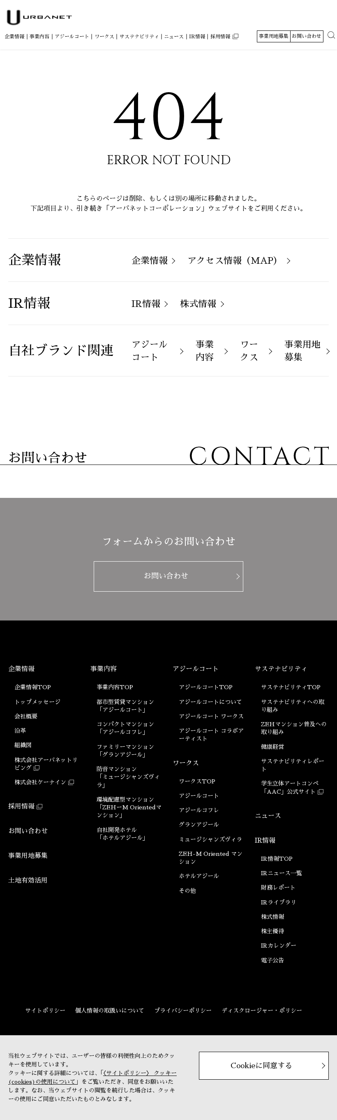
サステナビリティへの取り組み (292, 706)
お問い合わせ (28, 831)
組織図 (23, 745)
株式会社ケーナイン (40, 782)
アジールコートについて (210, 702)
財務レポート (278, 887)
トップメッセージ (37, 702)
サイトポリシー (45, 1010)
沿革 (20, 731)
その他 (187, 891)
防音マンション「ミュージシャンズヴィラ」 (128, 777)
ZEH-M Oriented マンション (210, 857)
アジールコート (196, 669)
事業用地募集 (28, 856)
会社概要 (25, 716)
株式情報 (272, 917)
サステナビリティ (281, 669)
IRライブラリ (278, 902)
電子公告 (272, 960)
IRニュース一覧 (281, 873)
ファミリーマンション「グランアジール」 (125, 751)
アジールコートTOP (206, 687)
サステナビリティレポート (292, 765)
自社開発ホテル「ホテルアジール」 (122, 834)
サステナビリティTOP (291, 687)
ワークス (186, 763)
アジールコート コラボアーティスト (211, 734)
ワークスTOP (197, 781)
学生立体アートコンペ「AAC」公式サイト (290, 787)
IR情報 (265, 840)
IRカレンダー (278, 945)
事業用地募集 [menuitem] (274, 36)
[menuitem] (14, 36)
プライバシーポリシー (183, 1010)
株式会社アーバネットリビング (46, 764)
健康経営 (272, 747)
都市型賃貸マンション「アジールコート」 (125, 706)
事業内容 (103, 669)
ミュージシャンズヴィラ (210, 839)
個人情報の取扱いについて (109, 1010)
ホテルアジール (199, 876)
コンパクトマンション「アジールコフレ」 (125, 728)
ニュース (268, 816)
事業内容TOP (115, 687)
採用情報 (21, 806)
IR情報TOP (277, 859)
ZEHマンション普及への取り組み (294, 728)
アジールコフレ (199, 810)
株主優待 (272, 931)
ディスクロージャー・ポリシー (262, 1010)
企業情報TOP (32, 687)
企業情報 (21, 669)
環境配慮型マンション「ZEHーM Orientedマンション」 (129, 807)
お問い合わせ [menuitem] (306, 36)
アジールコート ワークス (211, 716)
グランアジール (199, 824)
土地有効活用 (28, 880)
